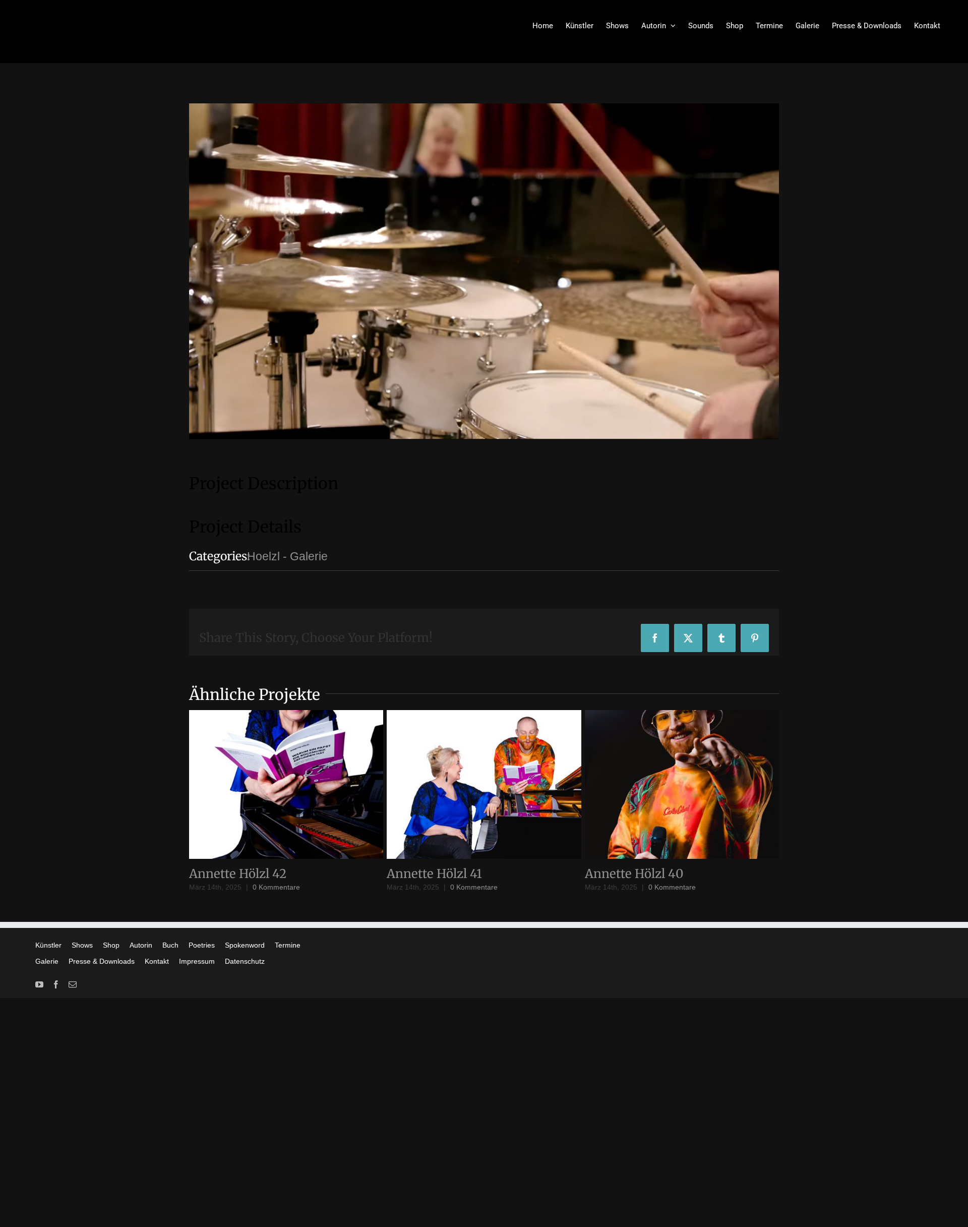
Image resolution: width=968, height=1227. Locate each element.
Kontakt (157, 961)
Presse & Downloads (102, 961)
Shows (82, 945)
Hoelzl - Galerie (287, 556)
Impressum (197, 961)
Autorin (141, 945)
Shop (111, 945)
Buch (170, 945)
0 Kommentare (276, 887)
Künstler (48, 945)
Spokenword (245, 945)
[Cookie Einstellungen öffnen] (22, 1212)
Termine (287, 945)
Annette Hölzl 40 (634, 874)
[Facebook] (56, 984)
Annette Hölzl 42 (237, 874)
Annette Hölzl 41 (434, 874)
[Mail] (73, 984)
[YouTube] (39, 984)
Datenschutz (245, 961)
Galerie (46, 961)
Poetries (202, 945)
